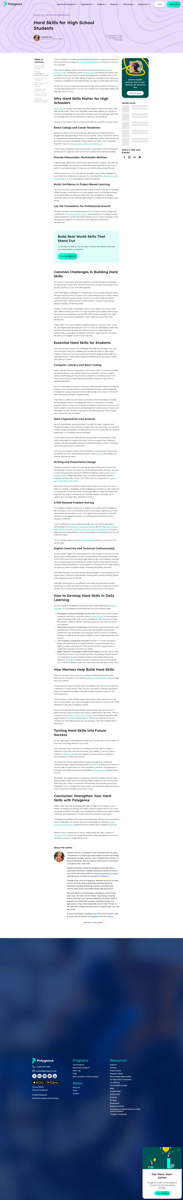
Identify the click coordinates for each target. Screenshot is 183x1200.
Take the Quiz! (135, 93)
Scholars (113, 1097)
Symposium (114, 1103)
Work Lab (77, 1071)
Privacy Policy (38, 1087)
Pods (75, 1074)
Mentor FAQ (115, 1094)
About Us (76, 1087)
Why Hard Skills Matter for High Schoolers (39, 67)
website (110, 916)
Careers (76, 1093)
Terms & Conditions (40, 1090)
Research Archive (117, 1106)
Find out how (162, 1193)
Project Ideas (115, 1071)
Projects (113, 1065)
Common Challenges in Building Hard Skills (41, 73)
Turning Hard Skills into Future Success (40, 94)
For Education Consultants (121, 1079)
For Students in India (118, 1085)
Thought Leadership (118, 1114)
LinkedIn (94, 916)
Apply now (173, 4)
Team (75, 1090)
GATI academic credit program (85, 1076)
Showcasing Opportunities (120, 1076)
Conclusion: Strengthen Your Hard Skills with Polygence (41, 100)
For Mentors (115, 1082)
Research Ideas (116, 1074)
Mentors (113, 1068)
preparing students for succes (105, 873)
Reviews (113, 1100)
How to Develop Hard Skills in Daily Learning (41, 84)
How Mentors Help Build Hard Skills (40, 90)
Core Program (78, 1065)
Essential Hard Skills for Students (40, 79)
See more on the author (93, 922)
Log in (159, 4)
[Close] (178, 1150)
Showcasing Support (81, 1068)
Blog (112, 1088)
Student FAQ (115, 1091)
